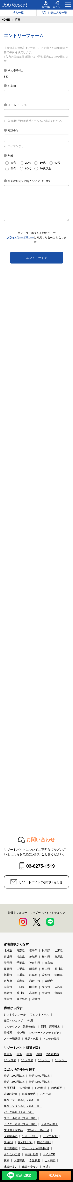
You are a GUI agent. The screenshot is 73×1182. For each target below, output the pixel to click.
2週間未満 (52, 1054)
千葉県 (21, 962)
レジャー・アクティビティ (45, 1032)
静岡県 (59, 975)
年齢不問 (9, 1087)
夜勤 (6, 1160)
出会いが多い (30, 1136)
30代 (43, 162)
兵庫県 (21, 981)
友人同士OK (25, 1142)
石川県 (59, 968)
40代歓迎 (25, 1087)
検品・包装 (31, 1038)
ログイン (57, 7)
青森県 (21, 950)
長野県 (8, 968)
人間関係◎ (11, 1136)
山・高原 (50, 1160)
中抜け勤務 (31, 1154)
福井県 (8, 975)
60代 (28, 168)
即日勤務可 (11, 1148)
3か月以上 (44, 1060)
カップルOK (50, 1136)
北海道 (8, 950)
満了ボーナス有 (38, 1172)
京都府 (8, 981)
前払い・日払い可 (38, 1130)
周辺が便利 (44, 1142)
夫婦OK (8, 1142)
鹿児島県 (22, 999)
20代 (28, 162)
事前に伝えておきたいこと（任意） (29, 180)
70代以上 (45, 168)
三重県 (21, 975)
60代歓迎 (56, 1087)
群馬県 (59, 956)
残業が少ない (30, 1166)
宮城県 (8, 956)
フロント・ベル (39, 1014)
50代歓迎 (40, 1087)
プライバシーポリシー (20, 237)
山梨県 (21, 968)
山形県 (59, 950)
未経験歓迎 (11, 1094)
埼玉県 (8, 962)
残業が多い (11, 1166)
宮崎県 (59, 993)
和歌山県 (34, 981)
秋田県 (46, 950)
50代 (13, 168)
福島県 (21, 956)
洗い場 (21, 1032)
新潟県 (33, 968)
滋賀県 (8, 987)
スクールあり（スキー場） (20, 1118)
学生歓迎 (34, 1160)
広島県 (59, 987)
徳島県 (8, 993)
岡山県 (33, 987)
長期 (39, 1054)
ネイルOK (49, 1154)
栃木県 (46, 956)
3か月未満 (27, 1060)
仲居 (30, 1020)
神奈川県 (34, 962)
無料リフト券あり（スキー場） (23, 1100)
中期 (29, 1054)
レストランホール (15, 1014)
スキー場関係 (12, 1038)
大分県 (46, 993)
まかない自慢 (12, 1154)
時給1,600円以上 (14, 1081)
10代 (13, 162)
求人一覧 (18, 12)
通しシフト (37, 1178)
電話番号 (13, 130)
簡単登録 (46, 7)
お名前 (12, 85)
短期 (19, 1054)
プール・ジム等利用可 (35, 1148)
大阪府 (49, 981)
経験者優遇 (29, 1094)
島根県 (46, 987)
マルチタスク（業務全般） (20, 1026)
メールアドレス (17, 104)
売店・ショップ (13, 1020)
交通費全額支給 (13, 1130)
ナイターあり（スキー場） (20, 1124)
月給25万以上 (49, 1124)
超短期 (8, 1054)
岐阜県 (33, 975)
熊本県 (8, 999)
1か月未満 (10, 1060)
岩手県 (33, 950)
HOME (6, 19)
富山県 (46, 968)
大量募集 (19, 1160)
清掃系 (8, 1032)
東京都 (49, 962)
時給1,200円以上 (14, 1075)
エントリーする (36, 257)
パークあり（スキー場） (19, 1112)
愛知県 (46, 975)
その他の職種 (51, 1038)
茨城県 (33, 956)
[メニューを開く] (68, 5)
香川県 (21, 993)
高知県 (33, 993)
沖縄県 (36, 999)
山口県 (21, 987)
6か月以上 (61, 1060)
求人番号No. (15, 70)
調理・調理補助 (50, 1026)
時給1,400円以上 (39, 1075)
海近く (47, 1166)
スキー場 (45, 1094)
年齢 (10, 155)
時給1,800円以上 (39, 1081)
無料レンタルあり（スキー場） (23, 1106)
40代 (57, 162)
